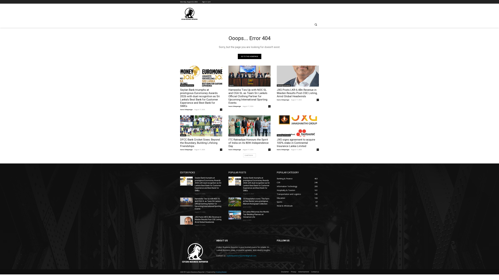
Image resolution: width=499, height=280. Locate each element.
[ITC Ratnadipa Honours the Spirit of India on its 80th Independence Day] (249, 125)
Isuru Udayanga (186, 109)
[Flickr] (292, 248)
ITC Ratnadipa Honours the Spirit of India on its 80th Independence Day (248, 143)
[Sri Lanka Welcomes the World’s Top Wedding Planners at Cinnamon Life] (234, 215)
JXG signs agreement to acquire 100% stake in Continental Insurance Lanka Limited (296, 143)
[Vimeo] (313, 1)
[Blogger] (279, 248)
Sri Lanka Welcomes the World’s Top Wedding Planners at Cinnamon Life (256, 214)
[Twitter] (310, 1)
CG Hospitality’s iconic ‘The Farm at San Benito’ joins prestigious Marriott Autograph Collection (256, 201)
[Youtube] (317, 1)
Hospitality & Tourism (236, 135)
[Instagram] (306, 1)
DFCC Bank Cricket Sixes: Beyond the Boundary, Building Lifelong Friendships (200, 143)
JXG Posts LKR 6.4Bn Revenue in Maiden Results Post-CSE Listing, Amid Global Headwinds (297, 93)
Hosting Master (221, 272)
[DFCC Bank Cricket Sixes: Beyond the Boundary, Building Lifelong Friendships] (201, 125)
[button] (316, 24)
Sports (231, 85)
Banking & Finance (187, 85)
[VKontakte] (304, 248)
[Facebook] (302, 1)
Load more (249, 155)
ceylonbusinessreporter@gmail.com (241, 255)
